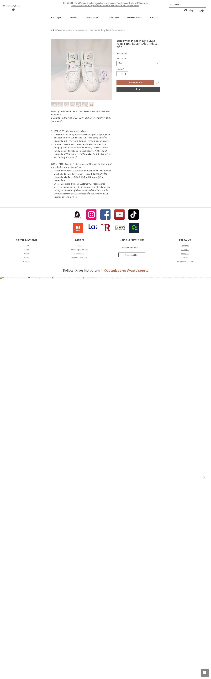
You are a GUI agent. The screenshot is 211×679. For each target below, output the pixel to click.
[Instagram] (91, 214)
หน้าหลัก (55, 30)
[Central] (106, 228)
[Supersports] (134, 228)
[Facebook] (105, 214)
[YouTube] (119, 214)
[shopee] (78, 228)
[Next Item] (204, 477)
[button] (201, 11)
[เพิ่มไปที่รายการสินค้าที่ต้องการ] (157, 82)
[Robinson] (120, 228)
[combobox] (138, 63)
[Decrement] (118, 73)
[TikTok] (133, 214)
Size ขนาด (121, 58)
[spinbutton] (122, 73)
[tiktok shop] (77, 214)
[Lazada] (92, 228)
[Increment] (125, 73)
